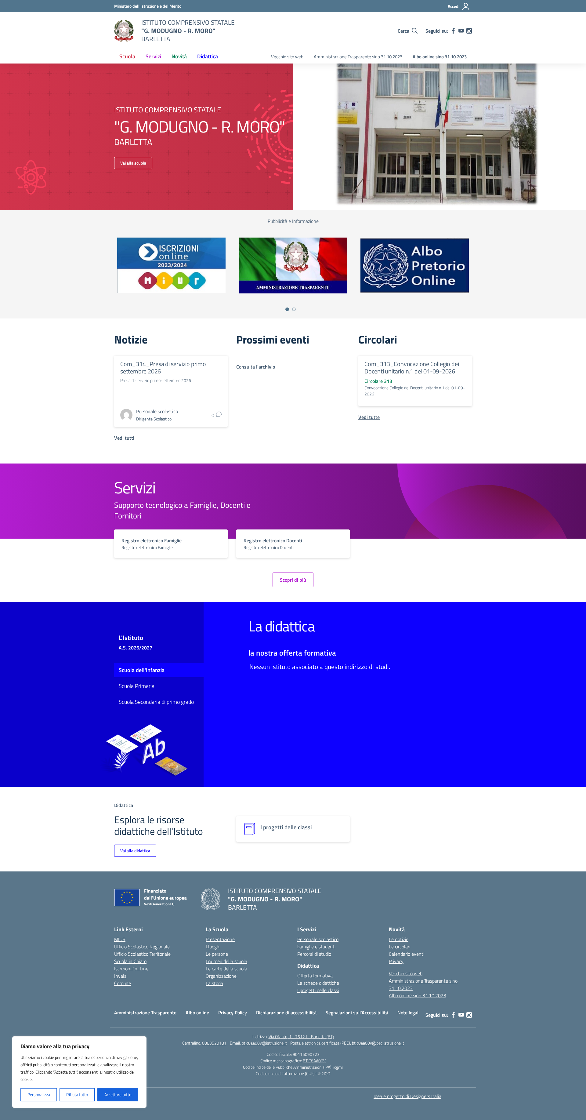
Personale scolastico (317, 939)
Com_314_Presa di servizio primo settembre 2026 (163, 367)
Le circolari (399, 946)
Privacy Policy (232, 1012)
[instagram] (469, 31)
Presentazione (220, 939)
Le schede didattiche (318, 983)
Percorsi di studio (314, 954)
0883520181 (214, 1043)
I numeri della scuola (226, 961)
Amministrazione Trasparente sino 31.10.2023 (358, 56)
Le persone (217, 954)
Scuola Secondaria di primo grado (156, 702)
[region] (79, 1072)
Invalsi (120, 976)
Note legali (408, 1012)
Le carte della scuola (226, 968)
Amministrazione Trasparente (145, 1012)
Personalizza (38, 1094)
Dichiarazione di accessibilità (286, 1012)
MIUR (119, 939)
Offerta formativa (315, 975)
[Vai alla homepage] (124, 31)
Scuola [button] (127, 56)
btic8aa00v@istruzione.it (264, 1043)
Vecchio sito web (287, 56)
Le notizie (398, 939)
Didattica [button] (207, 56)
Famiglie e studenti (316, 946)
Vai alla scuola (133, 163)
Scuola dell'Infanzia (142, 670)
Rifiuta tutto (77, 1094)
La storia (214, 983)
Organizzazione (221, 976)
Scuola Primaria (136, 686)
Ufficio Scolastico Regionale (142, 946)
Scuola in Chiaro (130, 961)
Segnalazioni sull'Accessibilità (357, 1012)
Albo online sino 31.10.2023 (440, 56)
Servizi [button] (153, 56)
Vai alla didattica (135, 850)
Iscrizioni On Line (131, 968)
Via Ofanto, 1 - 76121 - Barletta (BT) (301, 1036)
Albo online (197, 1012)
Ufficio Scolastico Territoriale (142, 954)
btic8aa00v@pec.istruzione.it (378, 1043)
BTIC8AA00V (314, 1060)
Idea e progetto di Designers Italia (407, 1096)
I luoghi (213, 946)
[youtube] (461, 31)
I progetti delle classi (318, 990)
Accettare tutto (117, 1094)
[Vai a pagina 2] (294, 309)
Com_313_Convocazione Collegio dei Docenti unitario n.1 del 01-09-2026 (411, 367)
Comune (122, 983)
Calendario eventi (406, 954)
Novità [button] (179, 56)
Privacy (396, 961)
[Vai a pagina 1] (287, 309)
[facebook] (453, 31)
